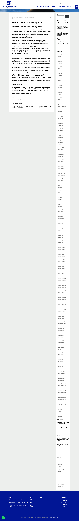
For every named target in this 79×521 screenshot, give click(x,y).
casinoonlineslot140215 (62, 276)
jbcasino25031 (60, 354)
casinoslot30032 (61, 330)
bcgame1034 (60, 113)
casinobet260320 (61, 225)
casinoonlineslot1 (61, 266)
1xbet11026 (60, 68)
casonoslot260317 (61, 340)
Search (58, 14)
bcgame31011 (60, 118)
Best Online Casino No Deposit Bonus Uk (20, 55)
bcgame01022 (60, 108)
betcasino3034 (60, 140)
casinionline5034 (61, 178)
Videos (59, 413)
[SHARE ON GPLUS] (16, 99)
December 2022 (60, 467)
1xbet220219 (60, 97)
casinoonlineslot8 (61, 319)
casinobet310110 (61, 226)
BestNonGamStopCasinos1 (63, 120)
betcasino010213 (61, 123)
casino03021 (60, 182)
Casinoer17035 (60, 237)
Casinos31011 (60, 326)
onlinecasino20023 (61, 373)
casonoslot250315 (61, 337)
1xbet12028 (60, 75)
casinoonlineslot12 (61, 271)
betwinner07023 (61, 147)
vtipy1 (59, 414)
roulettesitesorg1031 (62, 404)
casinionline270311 (61, 171)
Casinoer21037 (60, 240)
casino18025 (60, 201)
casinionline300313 (61, 175)
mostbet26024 (60, 366)
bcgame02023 (60, 109)
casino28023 (60, 206)
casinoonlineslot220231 (62, 302)
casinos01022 (60, 325)
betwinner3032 (60, 152)
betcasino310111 (61, 142)
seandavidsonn (60, 406)
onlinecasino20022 (61, 371)
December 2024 (60, 466)
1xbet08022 (60, 63)
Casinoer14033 (60, 233)
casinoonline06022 (61, 247)
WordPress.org (60, 486)
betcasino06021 (60, 128)
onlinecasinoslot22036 (62, 387)
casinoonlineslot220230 (62, 301)
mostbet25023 (60, 364)
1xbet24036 (60, 101)
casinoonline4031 (61, 263)
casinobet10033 (60, 213)
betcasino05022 (60, 126)
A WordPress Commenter (61, 43)
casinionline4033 (61, 176)
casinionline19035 (61, 163)
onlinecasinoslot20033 (62, 383)
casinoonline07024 (61, 251)
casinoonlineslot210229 (62, 299)
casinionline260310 (61, 170)
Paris (59, 400)
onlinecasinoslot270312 (62, 394)
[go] (68, 48)
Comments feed (61, 484)
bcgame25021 (60, 114)
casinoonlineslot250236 (62, 311)
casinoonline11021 (61, 254)
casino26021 (60, 204)
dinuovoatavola (61, 347)
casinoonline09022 (61, 252)
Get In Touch (77, 7)
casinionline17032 (61, 159)
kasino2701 (60, 356)
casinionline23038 (61, 166)
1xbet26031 (60, 102)
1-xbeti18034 (60, 54)
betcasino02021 (60, 125)
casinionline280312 (61, 173)
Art (58, 104)
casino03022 (60, 183)
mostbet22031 (60, 359)
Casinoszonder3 (61, 332)
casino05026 (60, 192)
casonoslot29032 (61, 344)
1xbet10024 (60, 64)
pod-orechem (60, 402)
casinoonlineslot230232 (62, 304)
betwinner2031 (60, 149)
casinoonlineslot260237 (62, 313)
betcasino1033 (60, 135)
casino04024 (60, 187)
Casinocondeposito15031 (62, 232)
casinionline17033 (61, 161)
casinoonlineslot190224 (62, 288)
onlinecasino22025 (61, 376)
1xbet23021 (60, 99)
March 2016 (60, 473)
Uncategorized (60, 411)
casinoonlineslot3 (61, 314)
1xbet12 (59, 70)
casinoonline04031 (61, 245)
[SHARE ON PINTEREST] (18, 99)
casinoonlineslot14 (61, 275)
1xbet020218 (60, 58)
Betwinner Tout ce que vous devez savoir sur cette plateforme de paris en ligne (63, 31)
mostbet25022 (60, 363)
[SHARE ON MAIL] (20, 99)
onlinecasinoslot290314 (62, 397)
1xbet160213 (60, 85)
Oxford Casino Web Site (17, 84)
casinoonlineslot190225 (62, 290)
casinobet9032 (60, 230)
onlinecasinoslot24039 (62, 390)
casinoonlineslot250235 (62, 309)
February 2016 (60, 474)
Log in (59, 481)
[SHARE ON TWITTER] (13, 99)
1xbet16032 (60, 87)
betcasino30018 (60, 139)
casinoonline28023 (61, 261)
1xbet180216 (60, 92)
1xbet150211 (60, 82)
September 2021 (61, 469)
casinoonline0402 (61, 244)
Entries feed (60, 482)
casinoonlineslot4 (61, 316)
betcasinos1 (60, 144)
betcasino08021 (60, 130)
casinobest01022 (61, 209)
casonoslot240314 (61, 335)
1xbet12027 (60, 73)
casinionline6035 (61, 180)
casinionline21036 (61, 164)
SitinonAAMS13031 (61, 407)
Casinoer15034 (60, 235)
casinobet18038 (60, 218)
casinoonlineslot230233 (62, 306)
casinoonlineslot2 (61, 292)
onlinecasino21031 (61, 375)
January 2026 (60, 464)
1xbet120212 (60, 71)
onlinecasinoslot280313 (62, 395)
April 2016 (59, 471)
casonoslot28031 (61, 342)
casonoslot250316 (61, 338)
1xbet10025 (60, 66)
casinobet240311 (61, 221)
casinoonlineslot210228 (62, 297)
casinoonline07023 (61, 249)
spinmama (60, 409)
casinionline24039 (61, 168)
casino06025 (60, 194)
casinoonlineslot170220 (62, 283)
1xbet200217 (60, 95)
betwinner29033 (61, 151)
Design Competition (61, 345)
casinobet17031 (60, 216)
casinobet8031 (60, 228)
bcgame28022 (60, 116)
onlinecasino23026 (61, 378)
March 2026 (60, 461)
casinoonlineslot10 (61, 268)
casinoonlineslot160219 (62, 282)
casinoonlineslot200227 (62, 295)
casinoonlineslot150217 (62, 280)
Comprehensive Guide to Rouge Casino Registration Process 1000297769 (62, 34)
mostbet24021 (60, 361)
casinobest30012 (61, 211)
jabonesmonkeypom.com (62, 352)
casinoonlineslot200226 (62, 294)
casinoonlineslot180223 (62, 287)
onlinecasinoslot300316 (62, 399)
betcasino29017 (60, 137)
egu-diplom (60, 349)
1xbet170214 (60, 89)
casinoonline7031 (61, 264)
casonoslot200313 (61, 333)
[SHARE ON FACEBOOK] (15, 99)
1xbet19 (59, 94)
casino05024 (60, 190)
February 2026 (60, 462)
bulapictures (60, 156)
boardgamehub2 (61, 154)
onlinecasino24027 (61, 380)
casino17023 (60, 197)
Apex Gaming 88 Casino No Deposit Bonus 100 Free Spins (17, 107)
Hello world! (59, 455)
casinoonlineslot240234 (62, 307)
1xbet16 (59, 83)
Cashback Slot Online (29, 106)
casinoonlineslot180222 (62, 285)
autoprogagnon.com (62, 106)
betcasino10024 (60, 133)
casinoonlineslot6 (61, 318)
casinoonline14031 (61, 257)
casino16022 (60, 195)
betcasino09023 (60, 132)
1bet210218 (60, 56)
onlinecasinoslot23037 (62, 388)
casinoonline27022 (61, 259)
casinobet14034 (60, 214)
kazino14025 (60, 357)
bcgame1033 (60, 111)
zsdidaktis (60, 416)
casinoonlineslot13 (61, 273)
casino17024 (60, 199)
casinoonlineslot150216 (62, 278)
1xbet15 (59, 80)
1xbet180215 (60, 90)
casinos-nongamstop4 (62, 323)
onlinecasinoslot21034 (62, 385)
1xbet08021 (60, 61)
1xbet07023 (60, 59)
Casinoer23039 (60, 242)
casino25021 (60, 202)
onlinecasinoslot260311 (62, 392)
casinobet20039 (60, 220)
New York (59, 368)
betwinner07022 (61, 145)
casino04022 (60, 185)
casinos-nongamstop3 (62, 321)
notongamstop (61, 369)
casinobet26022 (60, 223)
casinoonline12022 (61, 256)
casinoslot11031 (61, 328)
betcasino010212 (61, 121)
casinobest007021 (61, 207)
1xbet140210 (60, 78)
